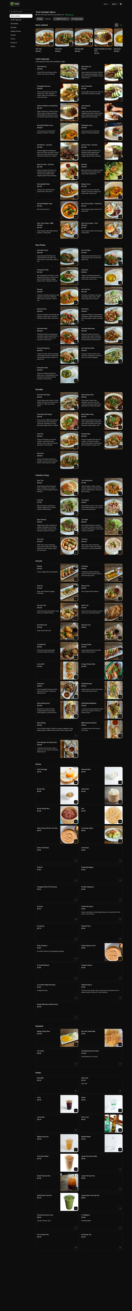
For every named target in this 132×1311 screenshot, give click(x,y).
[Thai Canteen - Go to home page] (14, 4)
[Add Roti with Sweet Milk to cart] (120, 1044)
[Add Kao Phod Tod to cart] (75, 637)
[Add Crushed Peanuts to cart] (75, 978)
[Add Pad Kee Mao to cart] (90, 43)
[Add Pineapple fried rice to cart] (75, 99)
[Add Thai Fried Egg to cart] (75, 782)
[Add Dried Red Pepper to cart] (120, 880)
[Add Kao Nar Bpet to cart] (120, 263)
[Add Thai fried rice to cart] (75, 79)
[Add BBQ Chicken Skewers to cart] (120, 735)
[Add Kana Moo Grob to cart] (75, 263)
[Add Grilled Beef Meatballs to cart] (120, 716)
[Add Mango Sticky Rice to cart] (75, 1044)
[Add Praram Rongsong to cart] (75, 361)
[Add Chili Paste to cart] (120, 860)
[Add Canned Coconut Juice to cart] (75, 1228)
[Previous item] (116, 25)
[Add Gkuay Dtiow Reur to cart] (120, 407)
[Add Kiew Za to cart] (75, 598)
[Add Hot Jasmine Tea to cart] (75, 1247)
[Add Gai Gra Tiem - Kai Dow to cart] (120, 157)
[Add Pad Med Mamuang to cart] (120, 341)
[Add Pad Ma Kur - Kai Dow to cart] (75, 157)
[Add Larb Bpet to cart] (120, 532)
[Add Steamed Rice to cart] (120, 782)
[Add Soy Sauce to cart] (75, 939)
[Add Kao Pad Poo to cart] (120, 302)
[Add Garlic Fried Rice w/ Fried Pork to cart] (109, 43)
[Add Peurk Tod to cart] (120, 618)
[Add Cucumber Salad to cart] (120, 841)
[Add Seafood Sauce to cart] (120, 997)
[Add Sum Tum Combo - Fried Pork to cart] (120, 216)
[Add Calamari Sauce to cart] (120, 978)
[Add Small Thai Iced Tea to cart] (75, 1188)
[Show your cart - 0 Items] (121, 4)
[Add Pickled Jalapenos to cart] (120, 899)
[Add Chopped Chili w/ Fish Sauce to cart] (75, 899)
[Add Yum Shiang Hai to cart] (120, 493)
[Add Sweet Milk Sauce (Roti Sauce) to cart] (75, 1017)
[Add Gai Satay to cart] (120, 579)
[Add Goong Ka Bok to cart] (120, 657)
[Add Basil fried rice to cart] (120, 79)
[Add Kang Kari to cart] (120, 282)
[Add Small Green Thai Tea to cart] (75, 1208)
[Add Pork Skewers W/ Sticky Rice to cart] (75, 755)
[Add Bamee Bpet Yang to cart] (120, 427)
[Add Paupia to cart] (75, 579)
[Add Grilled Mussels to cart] (120, 696)
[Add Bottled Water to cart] (120, 1149)
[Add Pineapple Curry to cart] (120, 138)
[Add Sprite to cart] (120, 1110)
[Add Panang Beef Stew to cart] (75, 197)
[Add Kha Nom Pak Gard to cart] (75, 407)
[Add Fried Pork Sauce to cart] (120, 919)
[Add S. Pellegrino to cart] (120, 1228)
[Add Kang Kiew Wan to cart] (75, 380)
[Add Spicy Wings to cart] (75, 735)
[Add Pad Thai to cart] (51, 43)
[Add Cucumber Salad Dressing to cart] (75, 997)
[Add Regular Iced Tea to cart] (75, 1149)
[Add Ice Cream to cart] (75, 1063)
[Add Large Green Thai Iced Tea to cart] (120, 1208)
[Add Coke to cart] (75, 1110)
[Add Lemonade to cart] (75, 1130)
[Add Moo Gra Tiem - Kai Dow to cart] (75, 177)
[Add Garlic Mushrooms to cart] (75, 716)
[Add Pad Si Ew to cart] (70, 43)
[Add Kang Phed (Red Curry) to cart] (75, 138)
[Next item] (121, 25)
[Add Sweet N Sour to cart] (120, 939)
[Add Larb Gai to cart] (75, 513)
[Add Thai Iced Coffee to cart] (75, 1169)
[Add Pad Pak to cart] (120, 177)
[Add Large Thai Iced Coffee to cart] (120, 1169)
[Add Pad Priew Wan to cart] (75, 341)
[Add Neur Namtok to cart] (75, 532)
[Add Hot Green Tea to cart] (120, 1247)
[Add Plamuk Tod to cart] (120, 598)
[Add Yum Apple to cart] (120, 513)
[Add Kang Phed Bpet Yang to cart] (75, 216)
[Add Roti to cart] (120, 821)
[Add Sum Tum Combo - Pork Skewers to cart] (120, 236)
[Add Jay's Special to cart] (120, 118)
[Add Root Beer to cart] (75, 1090)
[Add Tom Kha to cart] (120, 552)
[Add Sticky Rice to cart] (120, 802)
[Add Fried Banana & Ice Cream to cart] (120, 1063)
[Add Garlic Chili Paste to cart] (75, 860)
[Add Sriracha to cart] (75, 919)
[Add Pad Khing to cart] (120, 321)
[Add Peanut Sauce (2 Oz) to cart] (120, 958)
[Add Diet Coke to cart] (120, 1090)
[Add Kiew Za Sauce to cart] (75, 958)
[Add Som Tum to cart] (75, 493)
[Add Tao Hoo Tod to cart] (75, 618)
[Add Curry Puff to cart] (75, 677)
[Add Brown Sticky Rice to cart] (75, 821)
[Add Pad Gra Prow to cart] (75, 321)
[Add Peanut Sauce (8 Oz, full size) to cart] (75, 841)
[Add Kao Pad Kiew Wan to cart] (120, 361)
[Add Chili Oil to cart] (75, 880)
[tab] (40, 19)
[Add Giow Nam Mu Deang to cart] (75, 427)
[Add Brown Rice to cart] (75, 802)
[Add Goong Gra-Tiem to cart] (75, 282)
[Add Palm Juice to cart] (120, 1130)
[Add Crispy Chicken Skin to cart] (120, 677)
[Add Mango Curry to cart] (120, 197)
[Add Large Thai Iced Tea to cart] (120, 1188)
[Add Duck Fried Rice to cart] (120, 99)
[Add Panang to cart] (75, 302)
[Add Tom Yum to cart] (75, 552)
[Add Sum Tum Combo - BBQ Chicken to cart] (75, 236)
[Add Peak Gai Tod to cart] (120, 637)
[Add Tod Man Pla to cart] (75, 657)
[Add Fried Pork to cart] (75, 696)
